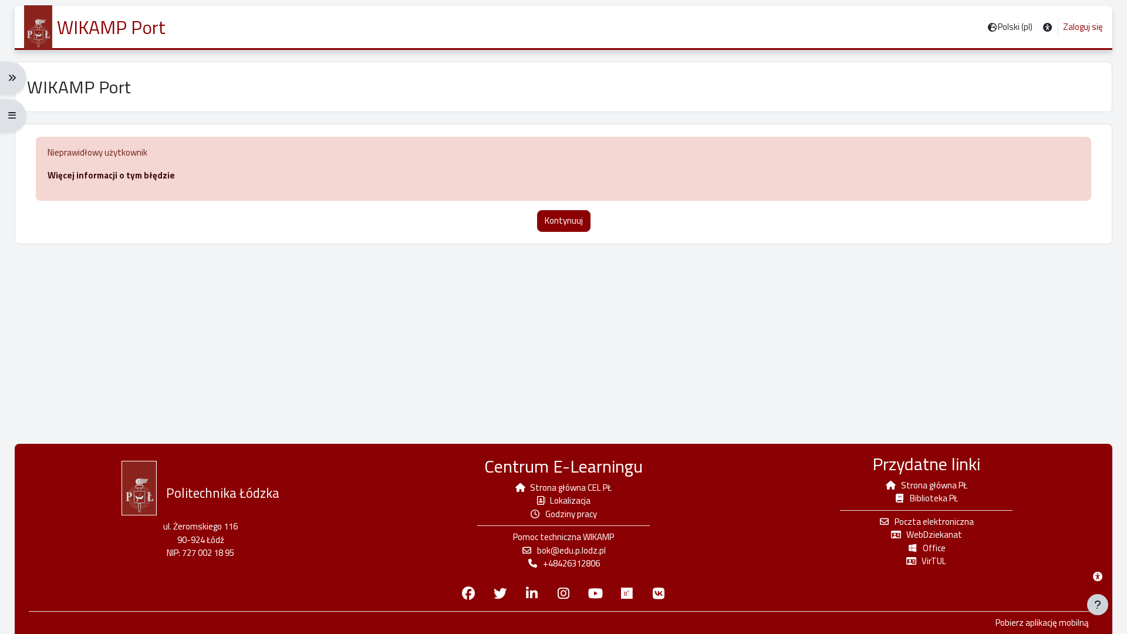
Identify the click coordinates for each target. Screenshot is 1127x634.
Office (934, 548)
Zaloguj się (1083, 27)
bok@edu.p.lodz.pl (571, 550)
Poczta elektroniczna (934, 521)
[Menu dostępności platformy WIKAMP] (1097, 576)
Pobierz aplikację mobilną (1042, 622)
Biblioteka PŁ (934, 498)
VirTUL (934, 561)
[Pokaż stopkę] (1097, 604)
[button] (1047, 27)
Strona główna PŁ (934, 485)
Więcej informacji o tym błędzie (111, 175)
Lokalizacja (570, 500)
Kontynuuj (564, 220)
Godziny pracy (571, 514)
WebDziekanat (934, 534)
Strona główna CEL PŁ (571, 487)
